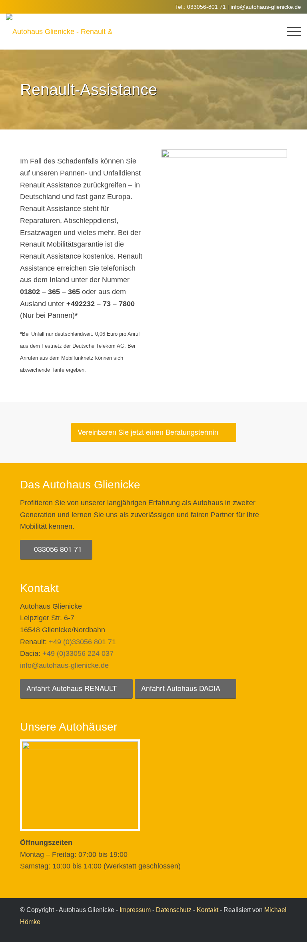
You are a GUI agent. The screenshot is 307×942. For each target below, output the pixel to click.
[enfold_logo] (60, 32)
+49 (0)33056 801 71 (82, 642)
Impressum (135, 909)
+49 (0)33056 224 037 (78, 653)
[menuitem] (290, 32)
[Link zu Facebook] (281, 932)
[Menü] (290, 32)
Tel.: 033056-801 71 (200, 7)
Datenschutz (173, 909)
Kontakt (207, 909)
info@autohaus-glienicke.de (266, 7)
